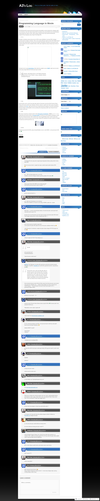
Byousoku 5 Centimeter (43, 113)
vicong (65, 73)
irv (27, 319)
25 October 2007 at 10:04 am (36, 170)
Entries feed (64, 212)
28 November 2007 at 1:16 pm (36, 441)
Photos (77, 85)
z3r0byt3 (64, 182)
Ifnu (63, 199)
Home (20, 14)
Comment (54, 492)
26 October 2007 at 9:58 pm (38, 241)
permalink (50, 145)
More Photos (63, 140)
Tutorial (67, 87)
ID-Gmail (64, 152)
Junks (41, 145)
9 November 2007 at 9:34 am (36, 364)
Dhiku (63, 198)
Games (65, 82)
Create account (65, 210)
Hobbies (70, 82)
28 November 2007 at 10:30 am (39, 430)
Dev (37, 145)
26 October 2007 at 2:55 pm (36, 233)
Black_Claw (29, 156)
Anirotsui (64, 147)
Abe (63, 171)
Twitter (74, 13)
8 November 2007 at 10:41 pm (35, 353)
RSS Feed (65, 13)
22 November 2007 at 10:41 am (36, 419)
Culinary (70, 80)
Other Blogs (73, 85)
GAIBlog (64, 159)
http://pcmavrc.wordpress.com (38, 315)
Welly (63, 203)
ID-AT (63, 151)
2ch (27, 106)
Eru (28, 465)
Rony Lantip (64, 191)
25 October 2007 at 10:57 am (38, 179)
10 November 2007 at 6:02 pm (39, 410)
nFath (28, 419)
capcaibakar (66, 61)
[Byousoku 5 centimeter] (39, 125)
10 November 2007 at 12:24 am (36, 402)
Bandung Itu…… (67, 55)
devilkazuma (30, 430)
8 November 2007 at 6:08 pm (36, 344)
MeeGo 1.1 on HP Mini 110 (67, 37)
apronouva (64, 172)
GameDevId (64, 148)
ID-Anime (64, 149)
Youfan (63, 164)
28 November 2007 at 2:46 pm (37, 449)
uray (63, 163)
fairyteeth (65, 71)
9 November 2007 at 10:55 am (36, 375)
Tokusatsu (63, 87)
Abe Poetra (29, 179)
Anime (32, 145)
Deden (63, 176)
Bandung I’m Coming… (76, 55)
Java (39, 145)
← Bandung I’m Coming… (24, 20)
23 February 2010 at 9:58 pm (35, 465)
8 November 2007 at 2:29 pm (36, 336)
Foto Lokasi (66, 54)
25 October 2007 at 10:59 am (36, 189)
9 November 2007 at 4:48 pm (38, 383)
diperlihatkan (31, 68)
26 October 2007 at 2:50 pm (35, 220)
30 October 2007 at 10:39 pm (37, 311)
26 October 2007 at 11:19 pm (41, 291)
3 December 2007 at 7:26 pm (38, 457)
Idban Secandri (65, 179)
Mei (63, 200)
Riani (63, 180)
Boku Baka (64, 175)
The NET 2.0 (36, 265)
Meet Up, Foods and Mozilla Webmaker (70, 33)
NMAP (48, 68)
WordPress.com (65, 215)
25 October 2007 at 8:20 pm (38, 197)
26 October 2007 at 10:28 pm (41, 260)
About (26, 14)
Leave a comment (54, 151)
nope (28, 220)
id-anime (74, 82)
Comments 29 (42, 151)
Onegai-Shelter (36, 115)
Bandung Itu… (65, 31)
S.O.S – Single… (67, 46)
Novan (63, 202)
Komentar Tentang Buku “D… (74, 59)
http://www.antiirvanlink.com (31, 387)
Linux (69, 85)
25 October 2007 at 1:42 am (38, 156)
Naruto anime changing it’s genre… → (53, 20)
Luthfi (65, 68)
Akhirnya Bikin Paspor (73, 71)
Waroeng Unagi (73, 54)
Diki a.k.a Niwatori (66, 178)
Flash (76, 80)
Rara (63, 190)
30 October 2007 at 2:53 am (41, 299)
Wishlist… (70, 73)
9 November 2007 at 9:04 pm (37, 391)
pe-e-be (63, 162)
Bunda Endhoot (65, 188)
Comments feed (65, 214)
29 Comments (54, 145)
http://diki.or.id (27, 415)
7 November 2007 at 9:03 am (35, 319)
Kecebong (64, 160)
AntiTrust (26, 264)
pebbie (28, 344)
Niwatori (29, 391)
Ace (29, 26)
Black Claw (64, 173)
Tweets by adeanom (65, 108)
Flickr (79, 13)
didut (28, 375)
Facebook (69, 13)
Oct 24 (21, 26)
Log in (63, 211)
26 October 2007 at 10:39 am (36, 206)
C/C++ (34, 145)
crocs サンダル (67, 50)
